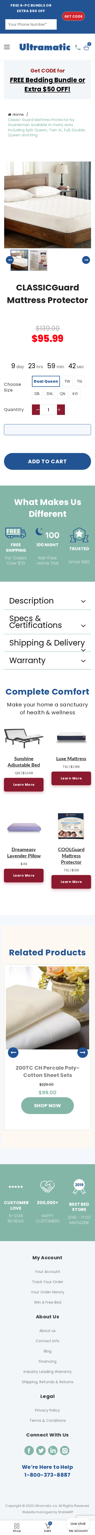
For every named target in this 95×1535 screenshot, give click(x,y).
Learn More (24, 784)
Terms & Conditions (47, 1420)
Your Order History (47, 1292)
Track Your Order (47, 1281)
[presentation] (10, 1052)
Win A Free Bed (47, 1302)
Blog (47, 1351)
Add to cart (47, 461)
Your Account (47, 1271)
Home (18, 114)
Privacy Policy (47, 1410)
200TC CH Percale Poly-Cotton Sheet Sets (48, 1071)
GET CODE (73, 16)
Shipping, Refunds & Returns (47, 1382)
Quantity (14, 410)
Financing (47, 1361)
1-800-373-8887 (47, 1475)
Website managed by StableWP (47, 1512)
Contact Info (47, 1341)
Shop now (47, 1105)
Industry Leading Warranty (47, 1371)
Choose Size (12, 387)
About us (47, 1330)
